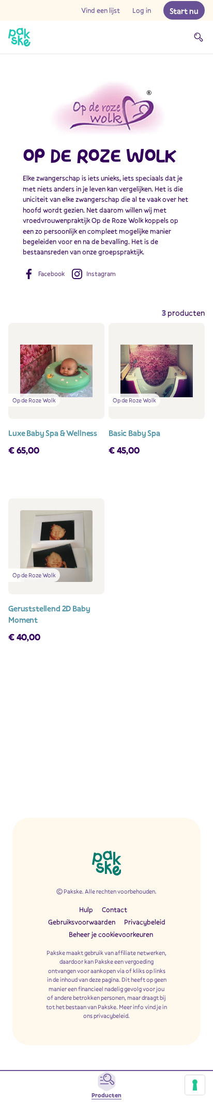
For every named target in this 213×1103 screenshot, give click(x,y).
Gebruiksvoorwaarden (81, 922)
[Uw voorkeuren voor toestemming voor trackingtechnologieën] (195, 1085)
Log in (141, 10)
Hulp (86, 909)
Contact (114, 909)
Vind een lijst (100, 10)
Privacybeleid (144, 922)
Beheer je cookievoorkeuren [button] (111, 934)
